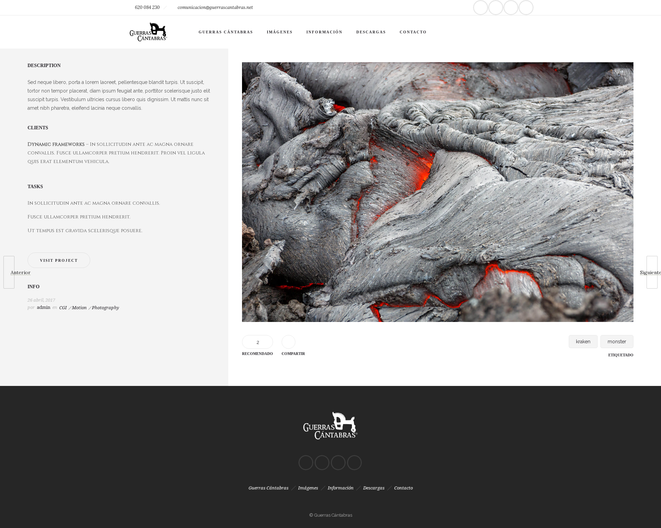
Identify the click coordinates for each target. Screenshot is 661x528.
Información (324, 32)
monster (617, 341)
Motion (79, 307)
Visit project (59, 260)
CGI (63, 307)
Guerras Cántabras (226, 32)
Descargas (371, 32)
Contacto (413, 32)
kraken (583, 341)
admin (43, 307)
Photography (105, 307)
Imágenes (280, 32)
